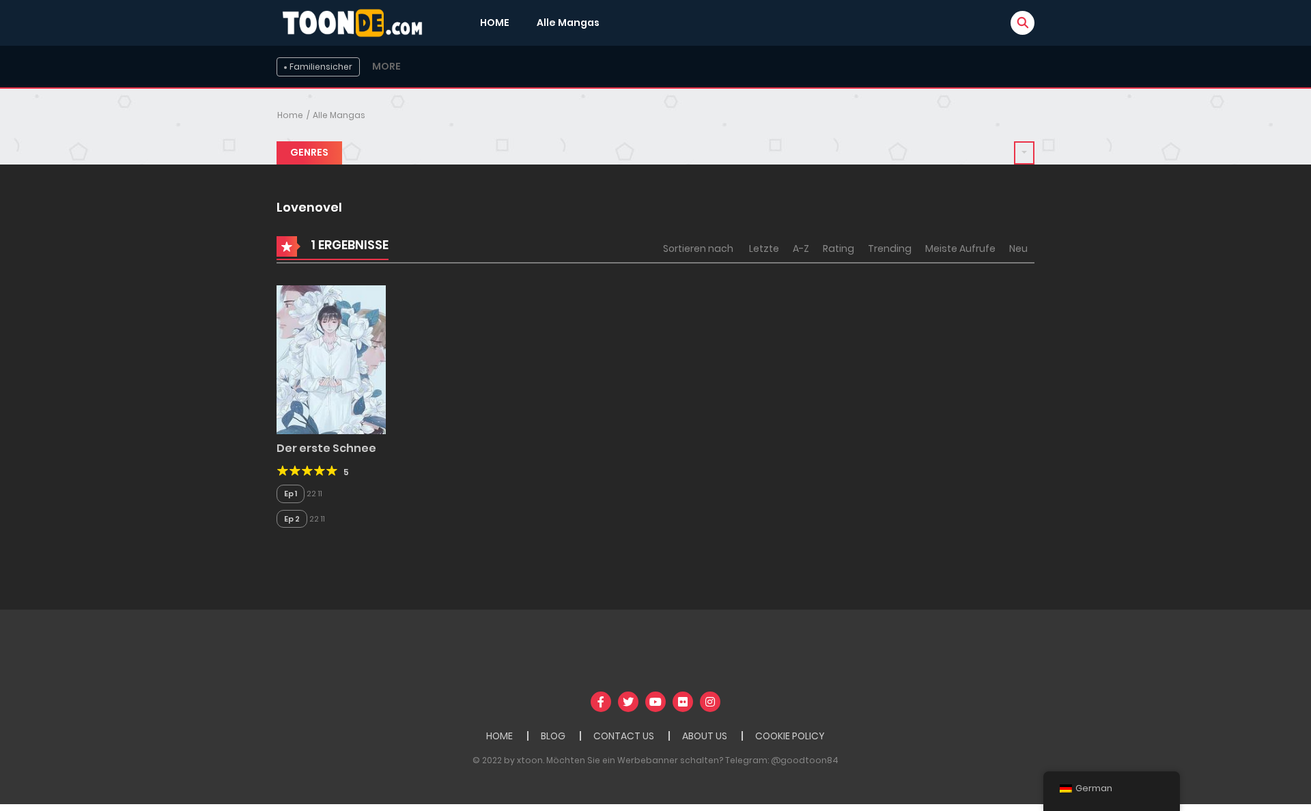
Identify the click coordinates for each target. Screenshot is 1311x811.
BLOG (553, 736)
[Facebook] (601, 702)
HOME (494, 22)
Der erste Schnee (326, 448)
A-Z (801, 248)
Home (290, 115)
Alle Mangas (568, 22)
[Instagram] (710, 702)
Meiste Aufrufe (960, 248)
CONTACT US (623, 736)
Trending (890, 248)
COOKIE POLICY (790, 736)
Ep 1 (290, 493)
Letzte (764, 248)
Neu (1018, 248)
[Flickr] (683, 702)
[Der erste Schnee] (331, 359)
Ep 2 (292, 518)
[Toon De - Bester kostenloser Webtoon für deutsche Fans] (356, 22)
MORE (386, 66)
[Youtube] (655, 702)
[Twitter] (628, 702)
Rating (838, 248)
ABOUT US (704, 736)
